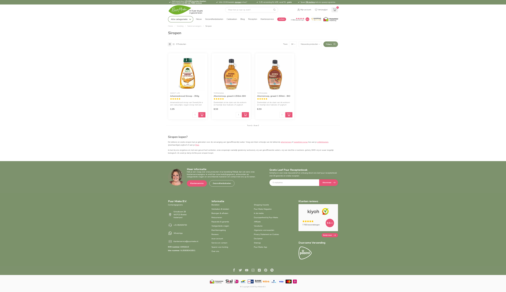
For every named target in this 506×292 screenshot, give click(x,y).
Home (170, 26)
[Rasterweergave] (169, 44)
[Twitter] (240, 270)
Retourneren (216, 217)
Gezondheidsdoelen (214, 19)
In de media (259, 213)
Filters (329, 44)
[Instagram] (253, 270)
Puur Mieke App (260, 247)
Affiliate (257, 221)
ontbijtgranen (322, 142)
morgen (238, 2)
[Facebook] (234, 270)
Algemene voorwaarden (264, 230)
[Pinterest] (265, 270)
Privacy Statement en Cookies (266, 234)
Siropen (208, 26)
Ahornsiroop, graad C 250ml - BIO (273, 96)
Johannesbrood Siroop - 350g (184, 96)
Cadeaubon (232, 19)
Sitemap (257, 243)
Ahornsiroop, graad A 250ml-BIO (230, 96)
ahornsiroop (286, 142)
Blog (242, 19)
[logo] (188, 10)
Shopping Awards (261, 205)
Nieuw (199, 19)
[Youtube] (246, 270)
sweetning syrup (301, 142)
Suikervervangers (194, 26)
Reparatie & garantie (220, 221)
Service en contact (219, 243)
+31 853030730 (180, 225)
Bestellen (215, 205)
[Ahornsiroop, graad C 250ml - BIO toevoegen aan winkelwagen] (288, 114)
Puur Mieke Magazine (263, 209)
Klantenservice (267, 19)
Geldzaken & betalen (220, 209)
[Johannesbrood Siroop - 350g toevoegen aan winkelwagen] (201, 114)
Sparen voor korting (219, 247)
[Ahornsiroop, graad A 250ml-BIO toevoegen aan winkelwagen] (245, 114)
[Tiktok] (259, 270)
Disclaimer (258, 238)
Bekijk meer (327, 235)
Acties (281, 19)
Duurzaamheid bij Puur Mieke (266, 217)
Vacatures (258, 226)
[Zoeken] (274, 9)
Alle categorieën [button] (179, 19)
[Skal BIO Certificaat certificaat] (229, 281)
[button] (304, 9)
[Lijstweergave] (174, 44)
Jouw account (217, 238)
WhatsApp (178, 233)
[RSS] (272, 270)
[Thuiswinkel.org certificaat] (330, 19)
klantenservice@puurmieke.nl (186, 241)
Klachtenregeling (218, 230)
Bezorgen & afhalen (219, 213)
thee (197, 145)
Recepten (252, 19)
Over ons (215, 251)
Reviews (215, 234)
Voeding (180, 26)
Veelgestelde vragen (220, 226)
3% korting (310, 2)
